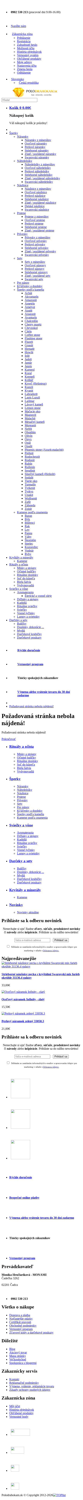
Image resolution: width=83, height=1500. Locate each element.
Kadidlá (22, 839)
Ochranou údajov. (51, 1067)
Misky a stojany (26, 754)
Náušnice (22, 793)
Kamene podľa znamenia (32, 817)
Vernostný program (30, 664)
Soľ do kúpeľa (26, 764)
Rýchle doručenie (28, 650)
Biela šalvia (24, 768)
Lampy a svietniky (28, 853)
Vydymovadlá (25, 771)
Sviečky (22, 846)
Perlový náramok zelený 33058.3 (23, 1021)
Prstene (21, 796)
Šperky (15, 779)
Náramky (22, 786)
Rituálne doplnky (27, 761)
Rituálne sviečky (27, 843)
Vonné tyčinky (26, 850)
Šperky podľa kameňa (30, 814)
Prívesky (22, 800)
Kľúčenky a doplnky (29, 810)
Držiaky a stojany (27, 836)
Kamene (22, 897)
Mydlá (21, 875)
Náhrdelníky (24, 789)
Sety (19, 803)
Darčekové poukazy (29, 882)
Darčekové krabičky (29, 879)
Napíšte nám (18, 26)
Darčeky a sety (20, 861)
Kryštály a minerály (25, 890)
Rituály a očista (21, 746)
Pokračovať (9, 739)
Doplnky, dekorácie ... (30, 872)
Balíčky (21, 868)
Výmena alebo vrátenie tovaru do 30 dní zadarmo (41, 1217)
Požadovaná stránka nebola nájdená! (31, 706)
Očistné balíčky (26, 757)
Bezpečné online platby (24, 1197)
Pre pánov (23, 807)
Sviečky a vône (21, 825)
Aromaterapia (25, 832)
